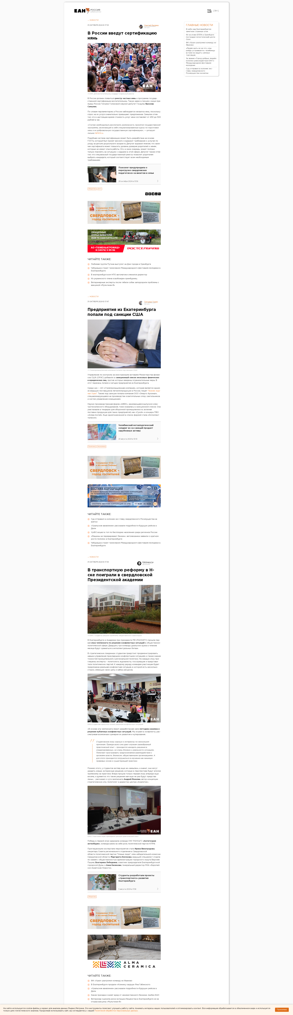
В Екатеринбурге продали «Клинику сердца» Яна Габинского (120, 985)
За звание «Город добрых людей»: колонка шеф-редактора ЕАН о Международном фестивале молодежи (201, 62)
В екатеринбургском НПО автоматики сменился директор (119, 275)
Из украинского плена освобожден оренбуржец (114, 278)
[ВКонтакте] (146, 194)
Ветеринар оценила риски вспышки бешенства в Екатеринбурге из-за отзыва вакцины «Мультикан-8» (125, 1000)
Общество (92, 188)
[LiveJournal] (159, 194)
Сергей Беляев (151, 25)
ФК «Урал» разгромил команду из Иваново (111, 981)
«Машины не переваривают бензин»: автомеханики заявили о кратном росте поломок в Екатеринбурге (125, 537)
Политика (91, 446)
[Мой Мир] (156, 194)
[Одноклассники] (149, 194)
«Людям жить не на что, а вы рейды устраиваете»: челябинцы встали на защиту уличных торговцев (200, 52)
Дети (99, 188)
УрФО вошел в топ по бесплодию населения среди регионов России (124, 532)
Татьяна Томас (151, 302)
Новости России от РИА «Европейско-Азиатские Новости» (82, 11)
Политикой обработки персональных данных (116, 1011)
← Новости (93, 20)
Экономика (101, 446)
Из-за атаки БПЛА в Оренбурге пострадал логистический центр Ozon (200, 37)
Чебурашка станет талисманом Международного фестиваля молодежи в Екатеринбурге (125, 269)
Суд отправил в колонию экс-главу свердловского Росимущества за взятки (124, 520)
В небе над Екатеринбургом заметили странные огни (198, 30)
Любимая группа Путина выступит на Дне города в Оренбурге (121, 264)
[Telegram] (153, 194)
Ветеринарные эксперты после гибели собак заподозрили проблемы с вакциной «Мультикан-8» (125, 284)
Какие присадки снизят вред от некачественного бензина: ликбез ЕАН (125, 995)
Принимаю (282, 1010)
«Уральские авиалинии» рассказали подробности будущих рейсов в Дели (124, 527)
